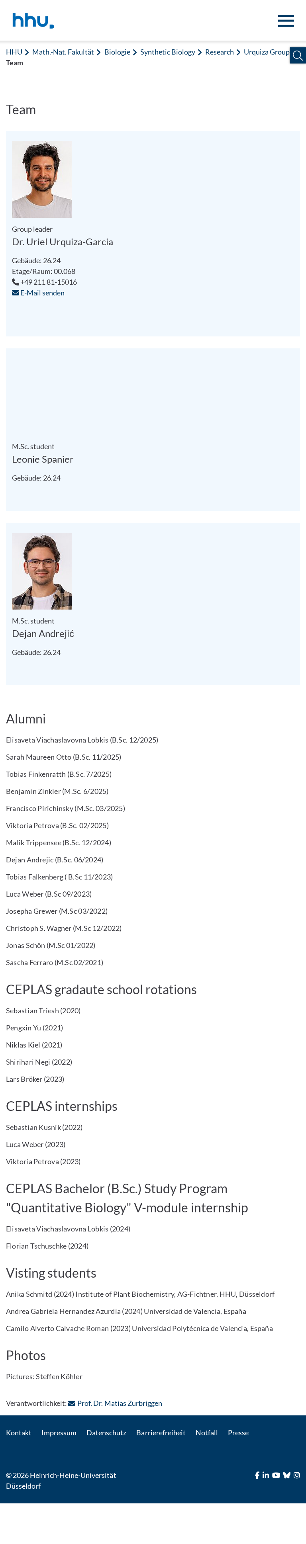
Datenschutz (106, 1432)
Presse (238, 1432)
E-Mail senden (42, 292)
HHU (14, 51)
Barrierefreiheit (160, 1432)
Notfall (207, 1432)
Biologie (117, 51)
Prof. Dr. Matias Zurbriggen (119, 1403)
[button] (298, 55)
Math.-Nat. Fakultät (63, 51)
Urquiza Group (267, 51)
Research (219, 51)
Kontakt (18, 1432)
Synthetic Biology (167, 51)
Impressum (58, 1432)
